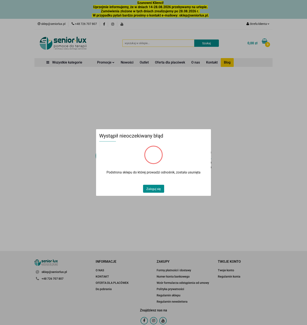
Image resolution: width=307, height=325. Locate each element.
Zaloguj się (153, 189)
